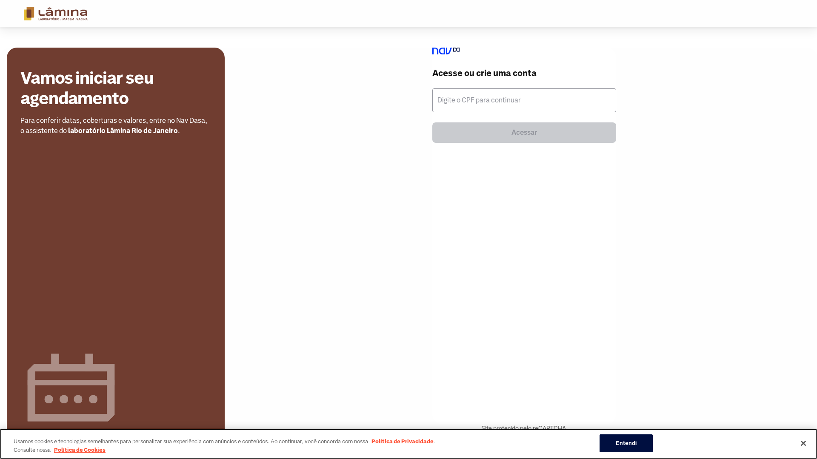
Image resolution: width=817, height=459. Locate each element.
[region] (408, 444)
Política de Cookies (80, 450)
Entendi (626, 443)
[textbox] (524, 100)
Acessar (524, 132)
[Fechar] (803, 443)
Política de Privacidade (402, 441)
